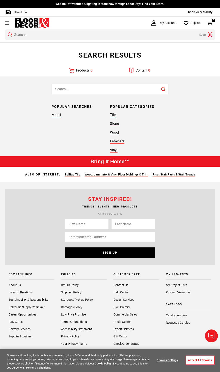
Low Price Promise (73, 314)
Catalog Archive (176, 315)
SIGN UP (110, 252)
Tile (113, 115)
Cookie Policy (103, 363)
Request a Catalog (178, 322)
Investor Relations (21, 292)
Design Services (123, 299)
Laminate (117, 141)
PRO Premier (121, 307)
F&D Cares (16, 321)
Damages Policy (71, 307)
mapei (56, 115)
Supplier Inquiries (20, 336)
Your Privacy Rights (74, 343)
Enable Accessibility (199, 12)
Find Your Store (152, 4)
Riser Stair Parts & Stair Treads (174, 174)
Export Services (123, 329)
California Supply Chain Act (27, 307)
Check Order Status (126, 343)
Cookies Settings (167, 360)
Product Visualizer (178, 292)
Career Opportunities (22, 314)
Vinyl (114, 150)
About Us (15, 285)
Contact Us (120, 285)
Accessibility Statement (76, 329)
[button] (7, 23)
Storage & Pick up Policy (77, 299)
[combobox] (110, 34)
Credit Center (122, 321)
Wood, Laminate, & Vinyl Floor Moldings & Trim (116, 174)
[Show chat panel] (211, 335)
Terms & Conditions (74, 321)
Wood (114, 132)
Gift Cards (120, 336)
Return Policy (70, 285)
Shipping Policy (71, 292)
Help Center (121, 292)
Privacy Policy (70, 336)
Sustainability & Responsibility (28, 299)
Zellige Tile (72, 174)
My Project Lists (176, 285)
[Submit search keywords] (10, 34)
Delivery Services (20, 329)
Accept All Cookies (200, 360)
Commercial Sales (125, 314)
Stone (114, 124)
